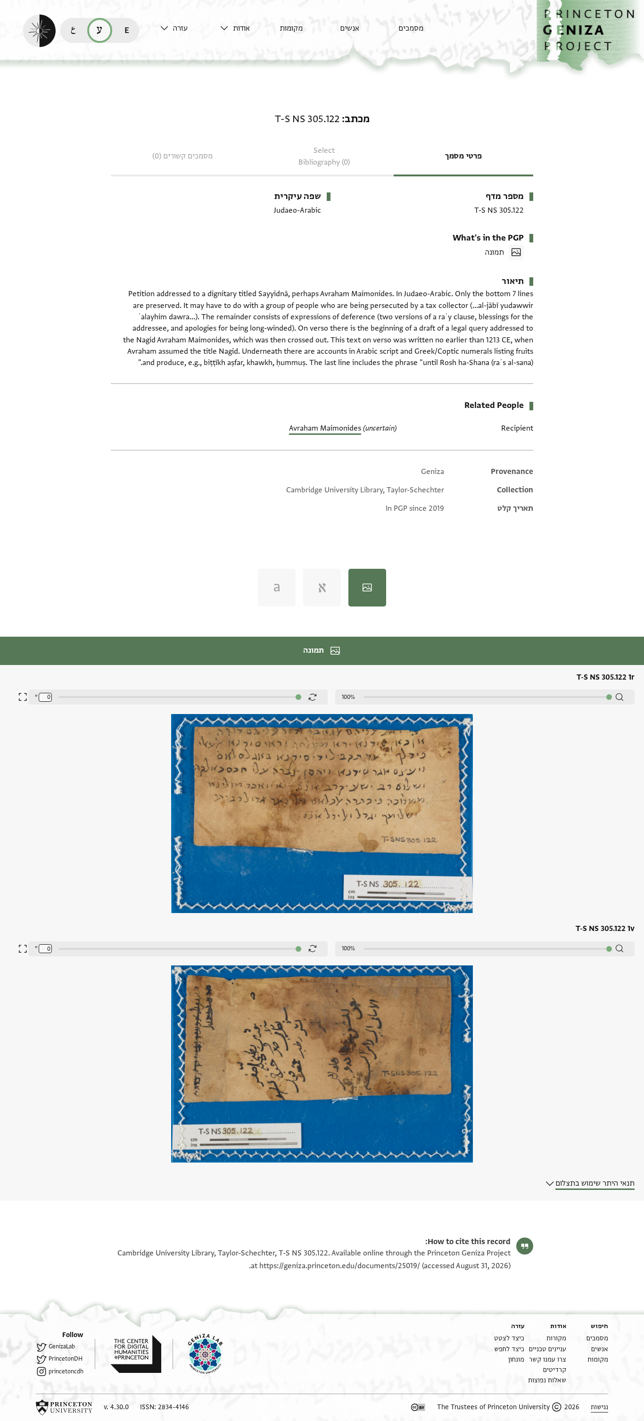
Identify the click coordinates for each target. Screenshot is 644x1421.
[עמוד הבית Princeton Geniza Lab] (198, 1354)
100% (348, 697)
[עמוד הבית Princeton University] (64, 1407)
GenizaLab (62, 1346)
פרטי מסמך (463, 156)
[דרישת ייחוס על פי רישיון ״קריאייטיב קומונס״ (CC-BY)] (418, 1407)
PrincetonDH (66, 1359)
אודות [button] (241, 28)
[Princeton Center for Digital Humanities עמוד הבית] (128, 1354)
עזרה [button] (180, 28)
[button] (590, 35)
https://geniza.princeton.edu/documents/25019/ (339, 1266)
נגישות (599, 1407)
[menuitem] (426, 33)
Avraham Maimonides (325, 428)
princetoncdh (66, 1371)
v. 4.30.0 (116, 1407)
